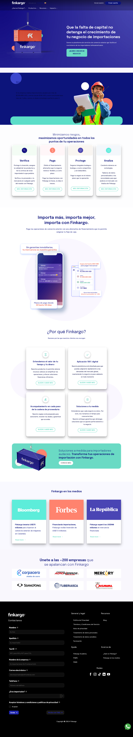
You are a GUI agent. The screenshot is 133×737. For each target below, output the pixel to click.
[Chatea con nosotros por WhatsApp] (128, 726)
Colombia (40, 3)
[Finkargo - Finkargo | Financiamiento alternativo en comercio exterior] (18, 3)
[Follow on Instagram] (95, 674)
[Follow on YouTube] (108, 674)
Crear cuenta (113, 3)
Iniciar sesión (99, 3)
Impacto (53, 8)
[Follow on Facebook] (90, 674)
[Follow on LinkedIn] (104, 674)
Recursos (43, 8)
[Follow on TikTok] (99, 674)
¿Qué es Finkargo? (18, 8)
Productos (32, 8)
